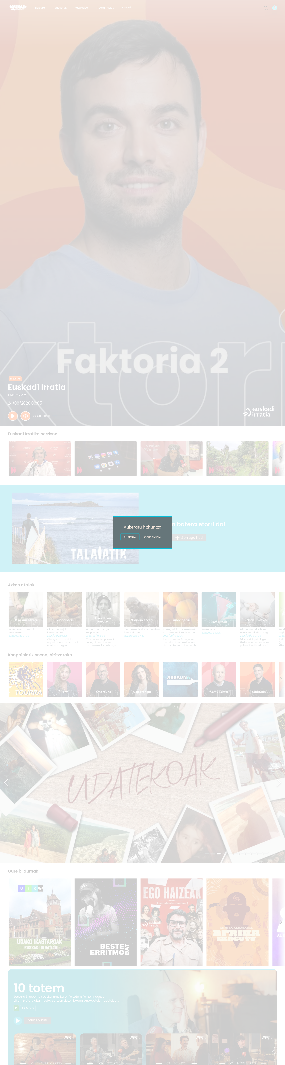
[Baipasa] (64, 679)
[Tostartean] (219, 609)
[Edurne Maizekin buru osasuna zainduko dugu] (257, 609)
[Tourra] (26, 679)
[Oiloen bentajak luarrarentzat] (64, 609)
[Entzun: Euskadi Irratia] (13, 416)
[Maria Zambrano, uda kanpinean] (103, 609)
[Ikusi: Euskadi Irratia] (25, 416)
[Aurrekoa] (6, 783)
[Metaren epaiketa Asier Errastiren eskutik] (106, 458)
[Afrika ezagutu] (237, 922)
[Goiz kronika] (141, 679)
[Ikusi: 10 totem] (18, 1021)
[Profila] (274, 7)
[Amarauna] (103, 679)
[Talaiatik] (75, 528)
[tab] (207, 853)
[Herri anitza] (142, 783)
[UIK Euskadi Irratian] (40, 922)
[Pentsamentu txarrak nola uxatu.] (26, 609)
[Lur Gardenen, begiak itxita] (237, 458)
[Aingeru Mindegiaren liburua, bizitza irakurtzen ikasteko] (172, 458)
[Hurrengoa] (281, 458)
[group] (142, 459)
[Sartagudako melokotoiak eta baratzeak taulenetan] (180, 609)
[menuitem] (40, 8)
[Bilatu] (265, 7)
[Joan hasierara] (17, 8)
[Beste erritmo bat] (106, 922)
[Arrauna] (180, 679)
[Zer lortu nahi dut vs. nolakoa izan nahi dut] (141, 609)
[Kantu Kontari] (219, 679)
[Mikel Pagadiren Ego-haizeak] (172, 922)
